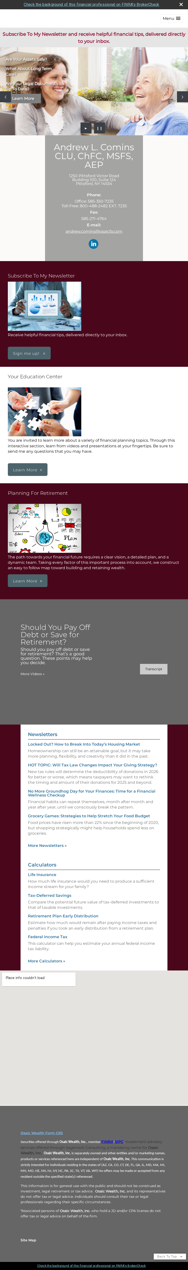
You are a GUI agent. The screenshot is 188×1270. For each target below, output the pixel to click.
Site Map (28, 1240)
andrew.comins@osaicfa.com (94, 231)
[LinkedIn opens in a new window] (93, 244)
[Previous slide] (5, 96)
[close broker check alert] (181, 4)
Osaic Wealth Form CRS (42, 1133)
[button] (171, 18)
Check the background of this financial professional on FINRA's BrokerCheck (91, 4)
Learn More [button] (25, 470)
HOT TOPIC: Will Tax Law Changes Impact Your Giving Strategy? (92, 765)
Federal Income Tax (47, 937)
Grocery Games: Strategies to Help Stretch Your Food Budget (89, 816)
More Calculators (46, 961)
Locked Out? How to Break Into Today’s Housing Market (84, 744)
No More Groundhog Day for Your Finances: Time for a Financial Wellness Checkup (91, 793)
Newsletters (42, 734)
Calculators (42, 865)
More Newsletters (47, 845)
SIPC (119, 1142)
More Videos (33, 674)
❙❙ (99, 128)
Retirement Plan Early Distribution (63, 916)
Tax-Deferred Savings (49, 895)
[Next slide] (182, 96)
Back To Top (167, 1256)
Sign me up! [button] (27, 353)
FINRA (107, 1142)
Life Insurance (42, 874)
